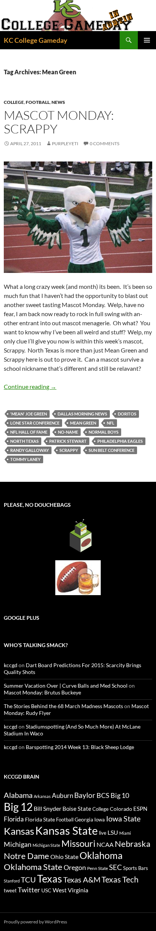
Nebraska (132, 844)
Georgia (84, 819)
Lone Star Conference (34, 422)
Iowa (99, 820)
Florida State (40, 819)
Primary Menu (147, 40)
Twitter (29, 890)
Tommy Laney (25, 459)
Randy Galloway (29, 450)
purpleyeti (65, 143)
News (58, 102)
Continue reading (30, 386)
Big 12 (18, 807)
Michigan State (46, 845)
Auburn (62, 795)
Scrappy (68, 450)
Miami (125, 833)
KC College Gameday (35, 40)
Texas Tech (120, 879)
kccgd (10, 665)
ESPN (140, 809)
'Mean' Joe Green (28, 413)
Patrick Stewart (68, 441)
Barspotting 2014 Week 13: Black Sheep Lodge (80, 747)
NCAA (105, 844)
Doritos (127, 413)
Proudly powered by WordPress (35, 922)
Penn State (97, 868)
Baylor (84, 795)
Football (38, 102)
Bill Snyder (47, 808)
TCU (28, 879)
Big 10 (120, 795)
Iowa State (123, 818)
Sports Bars (135, 868)
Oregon (75, 867)
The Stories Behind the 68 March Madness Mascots (63, 706)
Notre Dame (26, 856)
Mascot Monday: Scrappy (59, 121)
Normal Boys (104, 431)
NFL (110, 422)
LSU (113, 832)
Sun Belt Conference (111, 450)
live (102, 833)
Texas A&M (81, 879)
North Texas (24, 441)
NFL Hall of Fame (28, 431)
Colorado (121, 809)
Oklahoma (101, 855)
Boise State (76, 808)
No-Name (68, 431)
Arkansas (42, 796)
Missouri (78, 843)
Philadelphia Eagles (120, 441)
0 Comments (104, 143)
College (14, 102)
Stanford (12, 880)
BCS (103, 795)
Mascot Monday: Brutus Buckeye (42, 692)
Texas (49, 878)
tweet (10, 890)
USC (46, 890)
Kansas (19, 831)
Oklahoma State (33, 867)
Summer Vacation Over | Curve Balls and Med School (66, 685)
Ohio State (64, 856)
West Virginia (70, 889)
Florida (14, 819)
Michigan (17, 844)
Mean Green (83, 422)
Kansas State (66, 830)
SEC (115, 867)
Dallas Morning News (82, 413)
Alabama (18, 794)
